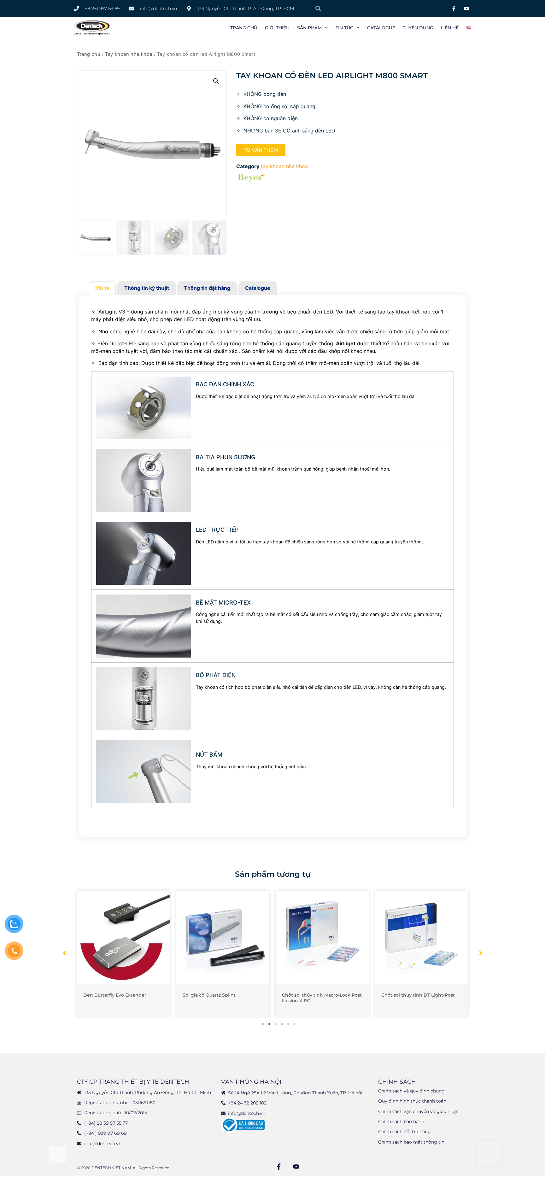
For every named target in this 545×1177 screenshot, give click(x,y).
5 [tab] (288, 1024)
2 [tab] (269, 1024)
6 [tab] (294, 1024)
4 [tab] (282, 1024)
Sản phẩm (309, 28)
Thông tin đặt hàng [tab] (207, 288)
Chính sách (397, 1081)
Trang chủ (243, 28)
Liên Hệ (450, 28)
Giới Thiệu (277, 28)
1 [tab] (263, 1024)
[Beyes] (251, 178)
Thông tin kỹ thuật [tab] (146, 288)
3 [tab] (275, 1024)
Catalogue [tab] (257, 288)
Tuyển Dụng (418, 28)
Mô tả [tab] (102, 288)
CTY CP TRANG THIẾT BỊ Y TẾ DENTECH (133, 1081)
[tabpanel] (123, 954)
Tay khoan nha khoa (128, 54)
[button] (216, 81)
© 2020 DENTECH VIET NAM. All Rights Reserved (123, 1167)
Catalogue (381, 28)
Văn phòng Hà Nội (251, 1081)
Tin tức (344, 28)
